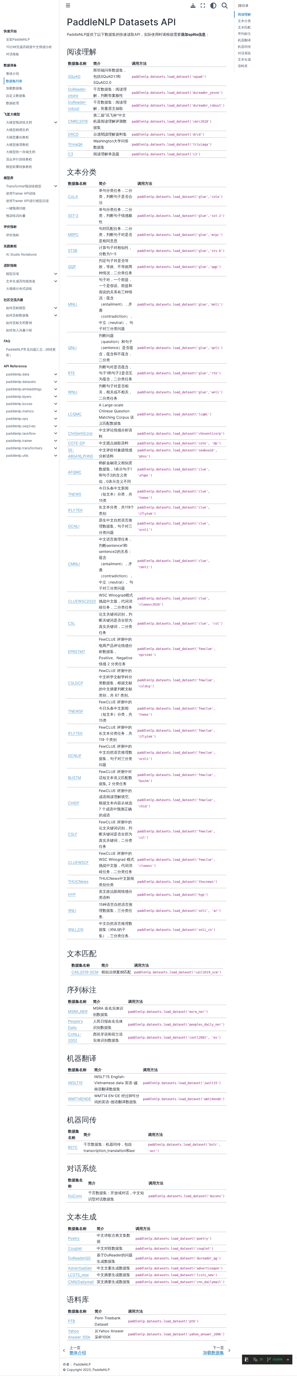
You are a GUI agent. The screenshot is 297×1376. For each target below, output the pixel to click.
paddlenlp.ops (17, 419)
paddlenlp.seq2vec (21, 426)
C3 (70, 154)
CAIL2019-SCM (84, 972)
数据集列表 (14, 81)
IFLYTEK (75, 510)
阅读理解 (244, 14)
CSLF (72, 834)
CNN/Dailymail (81, 1281)
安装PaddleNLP (18, 39)
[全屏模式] (203, 5)
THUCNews (78, 881)
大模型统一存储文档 (20, 152)
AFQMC (74, 472)
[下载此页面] (193, 5)
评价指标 (12, 235)
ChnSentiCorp (80, 433)
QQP (72, 266)
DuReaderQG (79, 1258)
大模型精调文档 (17, 130)
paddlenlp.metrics (20, 411)
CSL (71, 623)
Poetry (74, 1238)
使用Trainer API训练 (21, 193)
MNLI (72, 304)
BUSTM (74, 777)
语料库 (243, 66)
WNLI (72, 392)
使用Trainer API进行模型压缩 (27, 201)
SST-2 (73, 215)
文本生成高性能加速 (20, 281)
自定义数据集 (16, 96)
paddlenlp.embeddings (24, 389)
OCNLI (73, 526)
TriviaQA (75, 144)
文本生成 (244, 59)
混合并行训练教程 (19, 159)
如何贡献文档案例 (19, 323)
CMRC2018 (78, 121)
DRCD (73, 134)
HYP (72, 894)
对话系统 (244, 53)
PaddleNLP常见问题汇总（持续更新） (31, 352)
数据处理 (12, 103)
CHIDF (73, 803)
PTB (71, 1321)
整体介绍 (12, 73)
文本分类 (244, 21)
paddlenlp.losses (19, 404)
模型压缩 (12, 274)
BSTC (73, 1147)
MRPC (73, 234)
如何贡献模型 (16, 308)
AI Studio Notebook (21, 254)
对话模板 (12, 54)
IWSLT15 (75, 1082)
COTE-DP (76, 443)
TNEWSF (75, 711)
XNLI (72, 910)
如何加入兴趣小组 (19, 330)
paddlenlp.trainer (19, 441)
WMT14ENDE (79, 1098)
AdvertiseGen (80, 1268)
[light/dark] (213, 5)
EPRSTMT (76, 651)
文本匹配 (244, 27)
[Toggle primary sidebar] (68, 5)
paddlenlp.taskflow (21, 433)
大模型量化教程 (17, 137)
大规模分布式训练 (19, 288)
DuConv (75, 1195)
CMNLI (74, 563)
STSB (72, 250)
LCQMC (75, 414)
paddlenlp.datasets (21, 382)
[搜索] (224, 5)
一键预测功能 (16, 208)
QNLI (72, 347)
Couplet (75, 1248)
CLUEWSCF (78, 862)
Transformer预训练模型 (23, 186)
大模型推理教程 (17, 145)
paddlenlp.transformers (24, 448)
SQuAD (74, 76)
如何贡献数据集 (17, 315)
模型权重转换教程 (19, 167)
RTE (71, 373)
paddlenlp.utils (17, 455)
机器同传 (244, 47)
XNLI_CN (75, 929)
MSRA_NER (77, 1011)
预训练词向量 (16, 216)
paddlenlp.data (17, 374)
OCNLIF (74, 755)
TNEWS (74, 494)
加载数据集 (14, 88)
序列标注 (244, 34)
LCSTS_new (78, 1274)
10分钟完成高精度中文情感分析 (29, 47)
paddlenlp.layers (19, 396)
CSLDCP (75, 683)
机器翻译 (244, 40)
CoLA (73, 196)
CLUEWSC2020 (82, 601)
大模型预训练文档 (19, 122)
